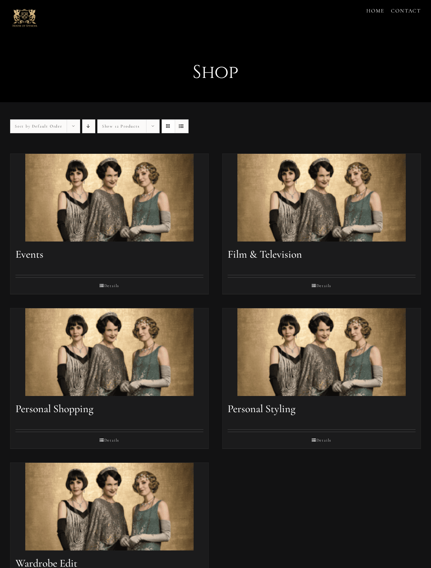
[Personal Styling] (322, 352)
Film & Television (265, 254)
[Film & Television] (322, 198)
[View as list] (181, 126)
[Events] (109, 198)
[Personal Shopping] (109, 352)
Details (112, 285)
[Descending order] (88, 126)
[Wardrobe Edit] (109, 506)
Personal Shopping (54, 408)
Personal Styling (261, 408)
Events (29, 254)
